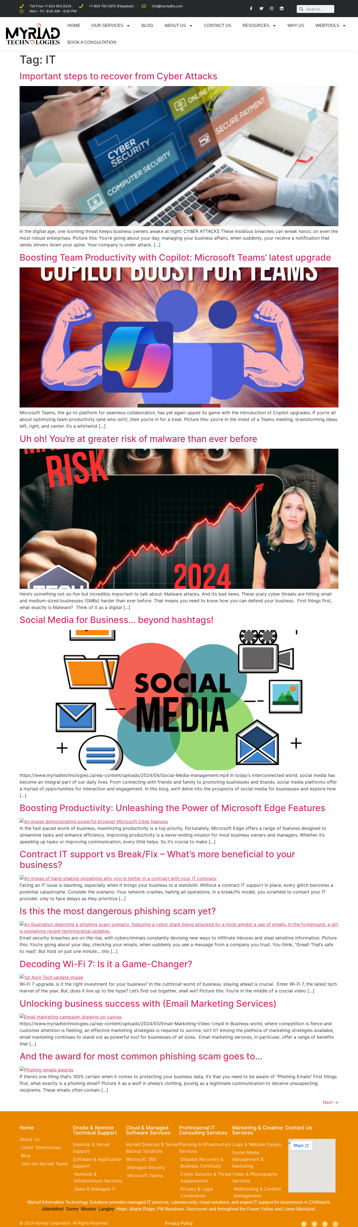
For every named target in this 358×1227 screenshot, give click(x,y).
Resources (255, 25)
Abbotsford (52, 1209)
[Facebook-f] (251, 8)
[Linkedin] (282, 8)
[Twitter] (261, 8)
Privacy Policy (179, 1223)
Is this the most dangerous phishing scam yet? (118, 911)
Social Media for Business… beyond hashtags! (116, 619)
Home (73, 25)
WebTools (327, 25)
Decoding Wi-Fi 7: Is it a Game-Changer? (106, 964)
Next (330, 1102)
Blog (147, 25)
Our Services (107, 25)
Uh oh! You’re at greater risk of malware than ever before (138, 438)
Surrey (72, 1209)
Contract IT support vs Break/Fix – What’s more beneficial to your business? (157, 859)
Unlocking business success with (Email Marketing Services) (148, 1003)
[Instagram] (272, 8)
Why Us (296, 25)
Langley (105, 1209)
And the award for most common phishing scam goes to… (141, 1056)
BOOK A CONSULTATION (91, 42)
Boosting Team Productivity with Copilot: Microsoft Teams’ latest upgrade (175, 257)
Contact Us (217, 25)
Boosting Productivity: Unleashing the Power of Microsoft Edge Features (172, 807)
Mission (88, 1209)
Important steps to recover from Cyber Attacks (118, 76)
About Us (175, 25)
